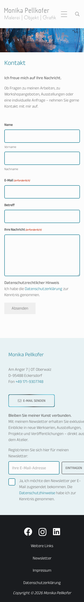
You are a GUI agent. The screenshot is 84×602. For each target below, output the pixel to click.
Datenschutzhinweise (37, 492)
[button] (64, 14)
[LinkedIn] (56, 532)
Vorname (10, 147)
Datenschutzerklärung (43, 288)
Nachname (11, 169)
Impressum (42, 570)
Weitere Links (42, 545)
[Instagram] (43, 532)
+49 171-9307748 (29, 381)
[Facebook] (28, 532)
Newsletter (42, 558)
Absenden (20, 308)
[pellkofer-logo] (30, 14)
